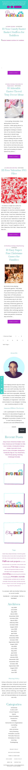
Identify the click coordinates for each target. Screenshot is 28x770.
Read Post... (14, 72)
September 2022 (14, 642)
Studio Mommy (17, 766)
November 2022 (14, 638)
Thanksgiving (14, 742)
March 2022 (14, 655)
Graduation (14, 718)
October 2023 (14, 625)
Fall (4, 561)
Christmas (8, 245)
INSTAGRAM (14, 596)
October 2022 (14, 640)
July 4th (14, 727)
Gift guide (11, 569)
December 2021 (14, 659)
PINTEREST (14, 598)
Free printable (20, 564)
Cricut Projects (14, 712)
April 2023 (14, 633)
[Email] (2, 388)
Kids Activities (14, 729)
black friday (5, 553)
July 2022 (14, 646)
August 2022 (14, 644)
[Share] (2, 378)
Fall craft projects (13, 561)
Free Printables (14, 716)
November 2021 (14, 661)
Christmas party (6, 556)
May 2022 (14, 651)
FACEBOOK (6, 596)
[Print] (2, 392)
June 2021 (14, 672)
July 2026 (14, 607)
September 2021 (14, 666)
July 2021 (14, 670)
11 (23, 340)
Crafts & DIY (9, 167)
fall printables (13, 564)
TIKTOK (21, 596)
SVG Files (14, 167)
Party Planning (20, 245)
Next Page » (6, 345)
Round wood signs (12, 581)
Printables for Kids (14, 738)
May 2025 (14, 612)
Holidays (13, 26)
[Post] (2, 385)
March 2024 (14, 620)
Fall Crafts (23, 561)
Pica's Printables (14, 13)
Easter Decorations (21, 558)
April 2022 (14, 653)
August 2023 (14, 627)
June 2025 (14, 609)
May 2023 (14, 631)
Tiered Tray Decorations (15, 585)
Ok (8, 7)
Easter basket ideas (12, 558)
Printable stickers (8, 579)
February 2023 (14, 635)
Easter (8, 26)
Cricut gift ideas (20, 556)
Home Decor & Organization (14, 723)
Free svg (14, 567)
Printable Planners (14, 736)
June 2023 (14, 629)
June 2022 (14, 648)
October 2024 (14, 618)
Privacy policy (18, 7)
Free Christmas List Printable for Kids (14, 444)
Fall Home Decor (6, 564)
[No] (26, 4)
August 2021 (14, 668)
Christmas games (21, 553)
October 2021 (14, 663)
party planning (14, 574)
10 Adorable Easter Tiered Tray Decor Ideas (14, 91)
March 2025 (14, 614)
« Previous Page (7, 336)
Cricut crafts (13, 556)
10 (18, 340)
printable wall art (16, 579)
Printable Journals (18, 577)
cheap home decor (12, 553)
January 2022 (14, 657)
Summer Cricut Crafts (11, 583)
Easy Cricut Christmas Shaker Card (14, 442)
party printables (21, 574)
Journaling (6, 574)
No (12, 7)
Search (14, 427)
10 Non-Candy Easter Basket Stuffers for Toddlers (14, 32)
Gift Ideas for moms (18, 569)
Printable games (7, 576)
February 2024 (14, 622)
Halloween (6, 571)
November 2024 (14, 616)
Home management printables (17, 571)
